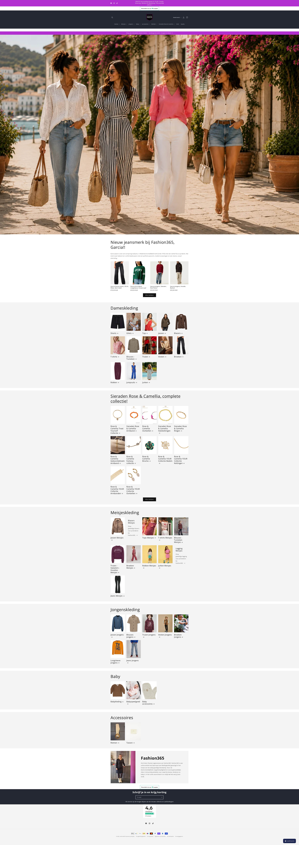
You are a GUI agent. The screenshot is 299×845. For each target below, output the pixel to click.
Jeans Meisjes (117, 596)
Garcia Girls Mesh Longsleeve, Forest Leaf (138, 287)
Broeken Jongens (178, 636)
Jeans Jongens (132, 660)
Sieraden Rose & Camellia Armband (132, 428)
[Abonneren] (161, 797)
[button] (112, 17)
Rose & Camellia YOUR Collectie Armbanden (117, 490)
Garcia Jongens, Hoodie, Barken (178, 287)
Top (144, 333)
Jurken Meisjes (164, 566)
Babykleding (116, 701)
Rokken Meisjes (149, 566)
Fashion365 (122, 836)
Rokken (114, 382)
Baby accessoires (147, 702)
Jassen (161, 333)
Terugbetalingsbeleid (141, 836)
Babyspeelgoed (133, 701)
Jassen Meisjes (117, 538)
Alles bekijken (149, 295)
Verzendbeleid (170, 836)
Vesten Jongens (165, 635)
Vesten (161, 357)
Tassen (129, 743)
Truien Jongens (149, 635)
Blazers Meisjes (131, 521)
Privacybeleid (150, 836)
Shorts (113, 333)
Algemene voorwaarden (160, 836)
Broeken (178, 357)
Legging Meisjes (179, 549)
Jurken (145, 382)
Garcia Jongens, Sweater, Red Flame (158, 287)
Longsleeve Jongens (115, 661)
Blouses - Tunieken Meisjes (178, 540)
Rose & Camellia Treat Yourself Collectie (117, 429)
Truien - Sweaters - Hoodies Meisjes (115, 569)
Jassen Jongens (117, 635)
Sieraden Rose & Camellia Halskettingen (164, 428)
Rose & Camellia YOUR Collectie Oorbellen (133, 490)
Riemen (114, 743)
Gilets (129, 333)
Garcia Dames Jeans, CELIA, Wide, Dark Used (120, 287)
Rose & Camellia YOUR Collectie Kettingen (180, 459)
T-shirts (114, 357)
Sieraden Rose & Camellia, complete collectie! (145, 398)
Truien (145, 357)
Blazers (177, 333)
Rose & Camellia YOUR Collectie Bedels (165, 458)
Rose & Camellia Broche (146, 458)
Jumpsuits (130, 382)
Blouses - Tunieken (130, 358)
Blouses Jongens (129, 636)
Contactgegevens (179, 836)
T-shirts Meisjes (165, 538)
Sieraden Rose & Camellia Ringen (180, 428)
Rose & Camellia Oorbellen (146, 428)
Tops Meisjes (148, 538)
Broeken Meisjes (130, 567)
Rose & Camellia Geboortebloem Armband (118, 459)
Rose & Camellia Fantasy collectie (130, 459)
